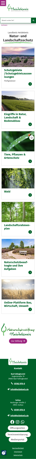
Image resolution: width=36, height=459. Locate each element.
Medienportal (17, 439)
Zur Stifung (16, 341)
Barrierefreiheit (18, 448)
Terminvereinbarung (18, 434)
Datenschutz (18, 455)
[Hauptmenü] (3, 3)
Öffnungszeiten (17, 428)
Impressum (18, 452)
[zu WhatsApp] (22, 422)
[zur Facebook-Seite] (12, 422)
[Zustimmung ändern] (4, 452)
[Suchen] (33, 20)
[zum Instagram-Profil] (17, 422)
